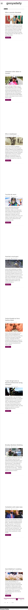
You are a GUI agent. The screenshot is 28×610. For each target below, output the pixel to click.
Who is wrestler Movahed (13, 12)
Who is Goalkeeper (11, 134)
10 (4, 602)
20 (7, 602)
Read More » (8, 37)
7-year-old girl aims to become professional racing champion (13, 382)
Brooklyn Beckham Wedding (13, 445)
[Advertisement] (14, 55)
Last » (13, 602)
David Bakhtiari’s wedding (13, 569)
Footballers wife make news (13, 507)
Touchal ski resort (10, 194)
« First (5, 599)
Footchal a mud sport (11, 256)
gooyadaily (14, 3)
